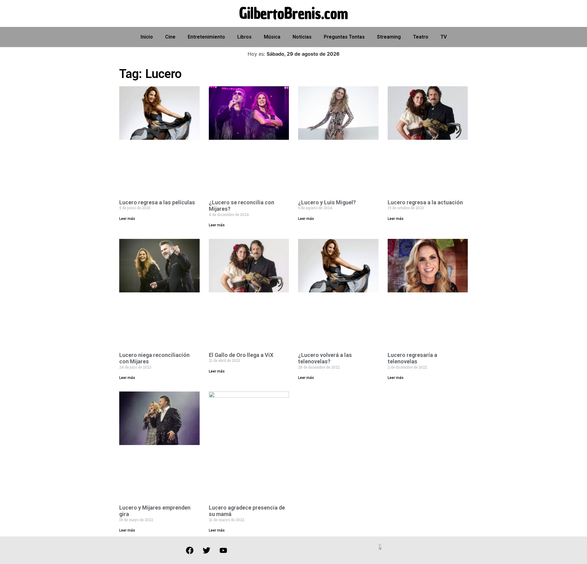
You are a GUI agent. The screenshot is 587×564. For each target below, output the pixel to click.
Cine (170, 37)
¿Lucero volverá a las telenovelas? (325, 358)
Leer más (127, 219)
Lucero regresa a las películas (157, 202)
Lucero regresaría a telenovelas (412, 358)
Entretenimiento (206, 37)
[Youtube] (223, 550)
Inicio (147, 37)
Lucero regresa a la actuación (425, 202)
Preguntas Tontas (344, 37)
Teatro (420, 37)
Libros (244, 37)
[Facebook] (189, 550)
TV (444, 37)
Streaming (389, 37)
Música (272, 37)
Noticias (302, 37)
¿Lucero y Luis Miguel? (327, 202)
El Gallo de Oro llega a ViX (241, 355)
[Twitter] (206, 550)
